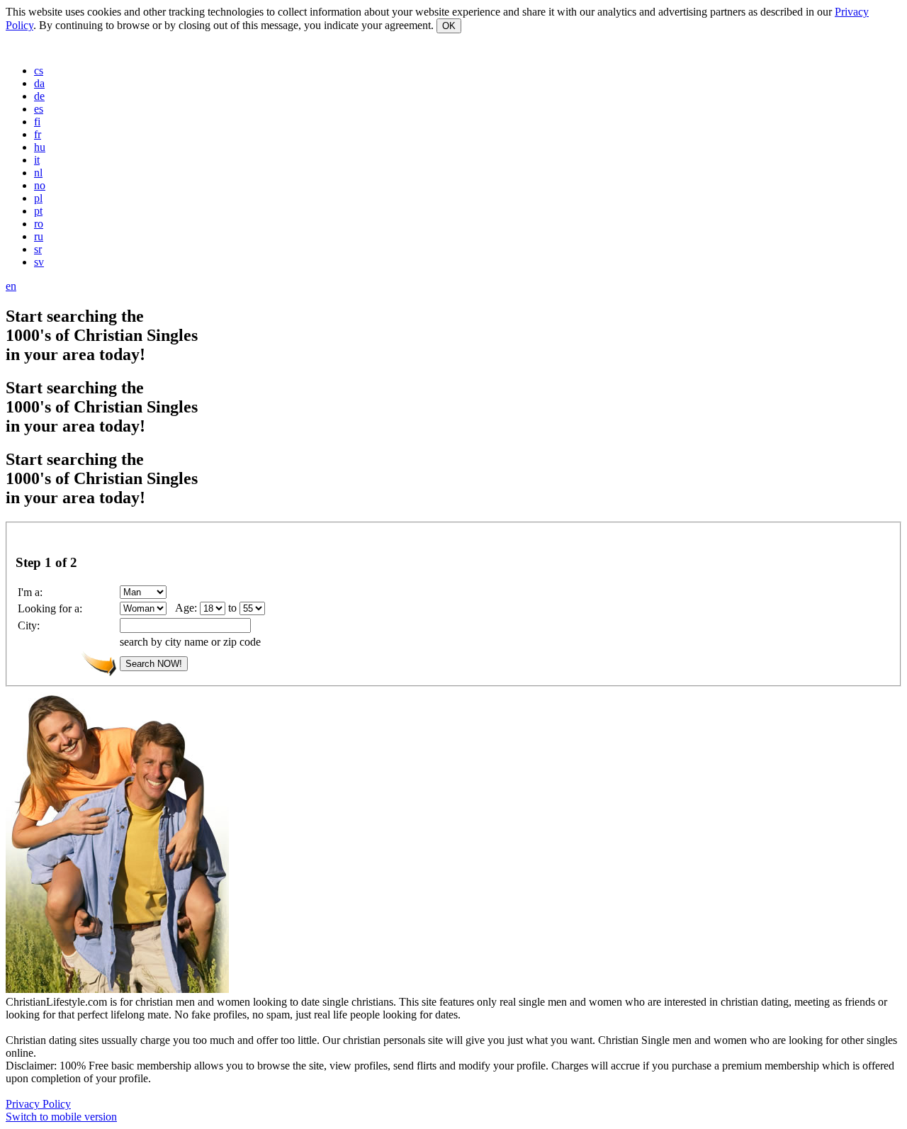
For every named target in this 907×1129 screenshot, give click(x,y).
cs (38, 70)
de (39, 96)
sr (38, 249)
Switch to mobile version (61, 1117)
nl (38, 173)
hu (39, 147)
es (38, 109)
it (37, 160)
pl (38, 198)
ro (38, 224)
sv (39, 262)
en (11, 286)
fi (37, 122)
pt (38, 211)
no (39, 185)
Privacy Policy (38, 1104)
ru (38, 236)
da (39, 83)
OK (449, 26)
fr (37, 134)
